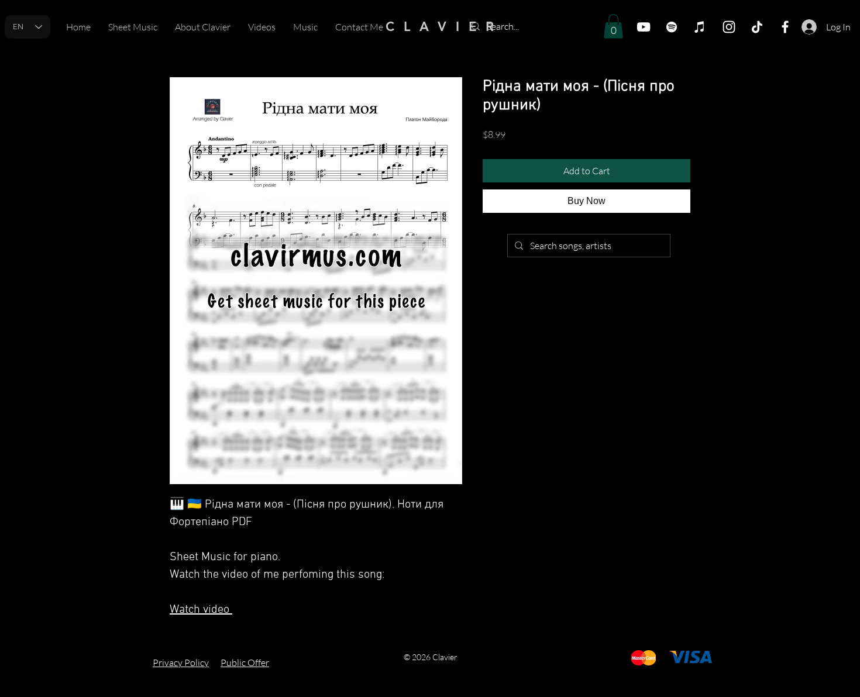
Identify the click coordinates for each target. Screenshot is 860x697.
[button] (613, 26)
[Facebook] (785, 27)
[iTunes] (700, 27)
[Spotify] (671, 27)
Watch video (201, 610)
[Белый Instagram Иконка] (729, 27)
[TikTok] (757, 27)
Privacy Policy (181, 662)
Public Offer (245, 662)
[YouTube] (643, 27)
